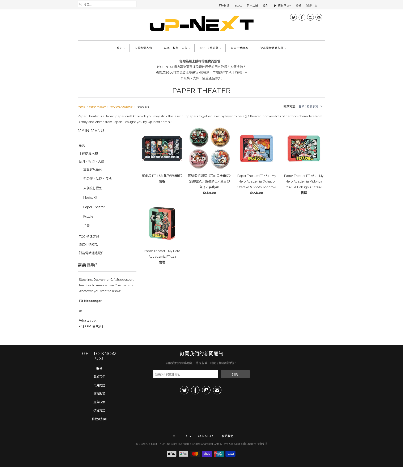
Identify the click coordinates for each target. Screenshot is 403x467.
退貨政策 (99, 402)
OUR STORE (206, 436)
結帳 (298, 5)
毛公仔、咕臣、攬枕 (97, 179)
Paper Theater (201, 90)
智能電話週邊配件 (272, 48)
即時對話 (224, 5)
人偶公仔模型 (92, 188)
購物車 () (284, 5)
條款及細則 (99, 419)
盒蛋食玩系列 (92, 169)
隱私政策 (99, 393)
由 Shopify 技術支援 (255, 443)
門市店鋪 (252, 5)
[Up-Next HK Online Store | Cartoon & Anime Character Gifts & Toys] (201, 24)
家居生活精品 (239, 48)
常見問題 (99, 385)
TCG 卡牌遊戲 (209, 48)
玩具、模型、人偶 (176, 48)
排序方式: (290, 106)
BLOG (187, 436)
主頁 (172, 436)
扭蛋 (86, 226)
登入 (265, 5)
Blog (238, 5)
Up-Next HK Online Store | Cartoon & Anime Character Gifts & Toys (187, 443)
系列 (120, 48)
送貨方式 (99, 410)
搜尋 (99, 368)
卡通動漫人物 (143, 48)
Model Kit (90, 198)
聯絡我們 (227, 436)
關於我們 (99, 376)
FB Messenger (90, 301)
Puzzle (88, 216)
